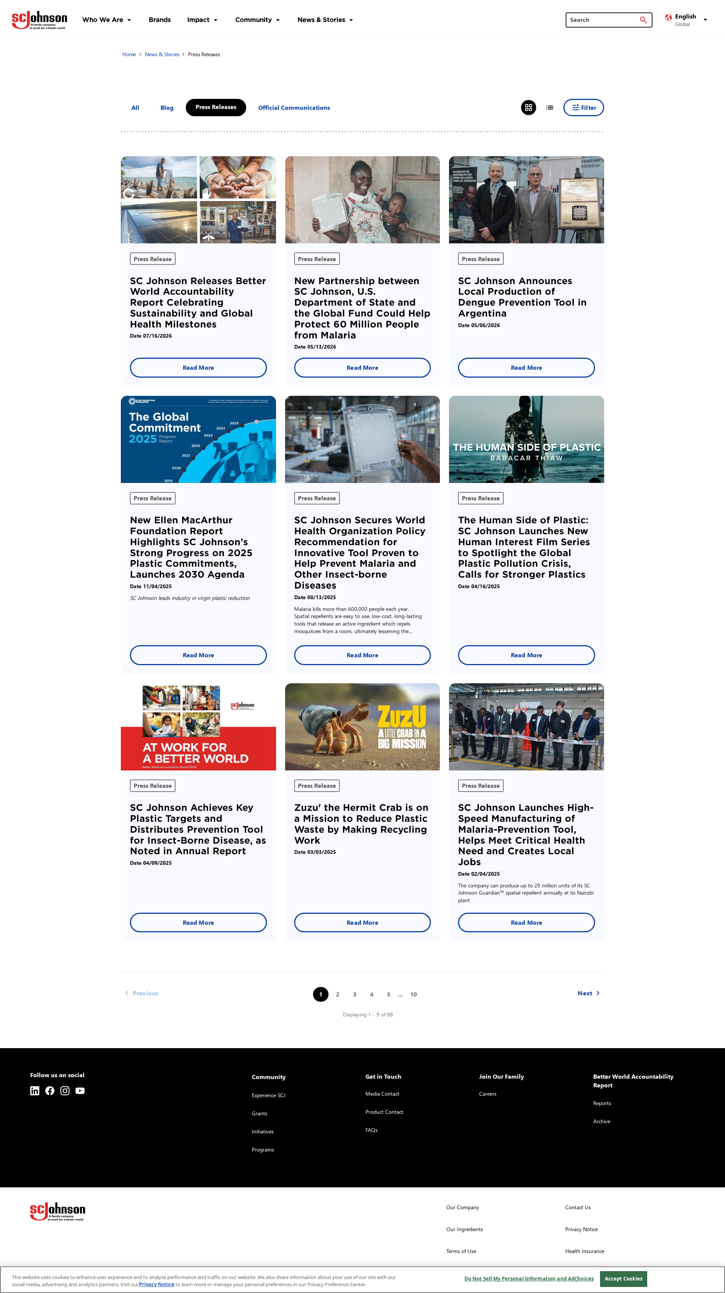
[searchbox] (604, 19)
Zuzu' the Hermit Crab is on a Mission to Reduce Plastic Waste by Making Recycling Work (361, 824)
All (135, 107)
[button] (687, 20)
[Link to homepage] (39, 20)
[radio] (528, 107)
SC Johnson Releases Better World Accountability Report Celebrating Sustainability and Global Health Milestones (198, 302)
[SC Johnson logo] (57, 1211)
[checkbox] (167, 107)
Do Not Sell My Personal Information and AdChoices (529, 1278)
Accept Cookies (624, 1278)
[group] (539, 107)
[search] (643, 20)
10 (413, 994)
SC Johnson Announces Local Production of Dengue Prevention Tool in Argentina (522, 297)
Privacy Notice (156, 1284)
